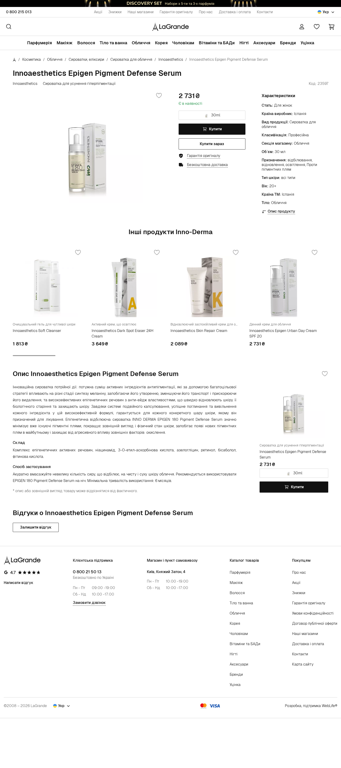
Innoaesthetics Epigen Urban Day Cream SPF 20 (283, 333)
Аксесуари (264, 42)
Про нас (206, 12)
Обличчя (141, 42)
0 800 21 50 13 (87, 571)
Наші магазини (141, 12)
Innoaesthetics (170, 59)
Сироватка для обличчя (131, 59)
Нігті (244, 42)
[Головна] (14, 59)
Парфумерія (39, 42)
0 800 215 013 (19, 12)
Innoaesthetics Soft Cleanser (37, 330)
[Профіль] (301, 26)
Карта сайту (302, 664)
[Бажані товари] (316, 26)
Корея (161, 42)
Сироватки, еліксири (86, 59)
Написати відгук (18, 582)
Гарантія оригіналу (176, 12)
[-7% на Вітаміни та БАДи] (170, 3)
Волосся (86, 42)
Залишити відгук (35, 527)
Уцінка (307, 42)
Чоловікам (183, 42)
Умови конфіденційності (313, 613)
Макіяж (65, 42)
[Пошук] (8, 26)
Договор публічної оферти (314, 623)
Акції (98, 12)
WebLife (328, 705)
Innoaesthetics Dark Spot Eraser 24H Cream (122, 333)
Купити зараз (212, 143)
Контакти (265, 12)
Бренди (288, 42)
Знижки (115, 12)
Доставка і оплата (235, 12)
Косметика (31, 59)
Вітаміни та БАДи (217, 42)
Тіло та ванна (113, 42)
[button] (331, 26)
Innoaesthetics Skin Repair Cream (198, 330)
